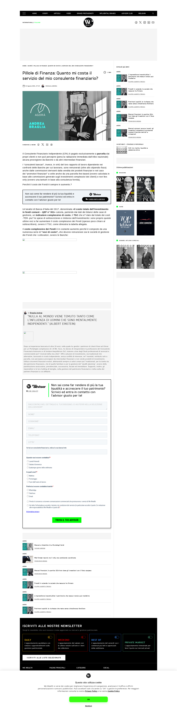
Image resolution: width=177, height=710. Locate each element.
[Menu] (25, 13)
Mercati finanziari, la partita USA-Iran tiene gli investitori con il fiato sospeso (62, 570)
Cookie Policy (114, 691)
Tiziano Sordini (39, 548)
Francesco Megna (40, 561)
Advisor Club (127, 13)
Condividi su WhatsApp (51, 144)
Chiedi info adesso (96, 199)
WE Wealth (88, 22)
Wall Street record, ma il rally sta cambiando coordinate (55, 558)
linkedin (148, 22)
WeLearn (142, 13)
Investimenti (120, 144)
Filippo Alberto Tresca (42, 586)
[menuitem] (28, 22)
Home (34, 13)
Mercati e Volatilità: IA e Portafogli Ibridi (49, 545)
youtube (153, 22)
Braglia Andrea (51, 86)
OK (88, 699)
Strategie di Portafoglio (135, 144)
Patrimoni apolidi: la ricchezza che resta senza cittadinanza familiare (59, 608)
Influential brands (108, 13)
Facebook (136, 22)
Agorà (30, 65)
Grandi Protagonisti (85, 13)
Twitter (42, 144)
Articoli (57, 13)
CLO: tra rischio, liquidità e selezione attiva (138, 149)
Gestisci (88, 706)
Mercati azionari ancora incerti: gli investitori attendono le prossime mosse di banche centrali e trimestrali (141, 131)
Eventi (45, 13)
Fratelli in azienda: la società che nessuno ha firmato (53, 583)
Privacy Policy (91, 691)
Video (68, 13)
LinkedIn (47, 144)
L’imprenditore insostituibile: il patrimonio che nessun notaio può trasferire (62, 596)
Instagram (144, 22)
